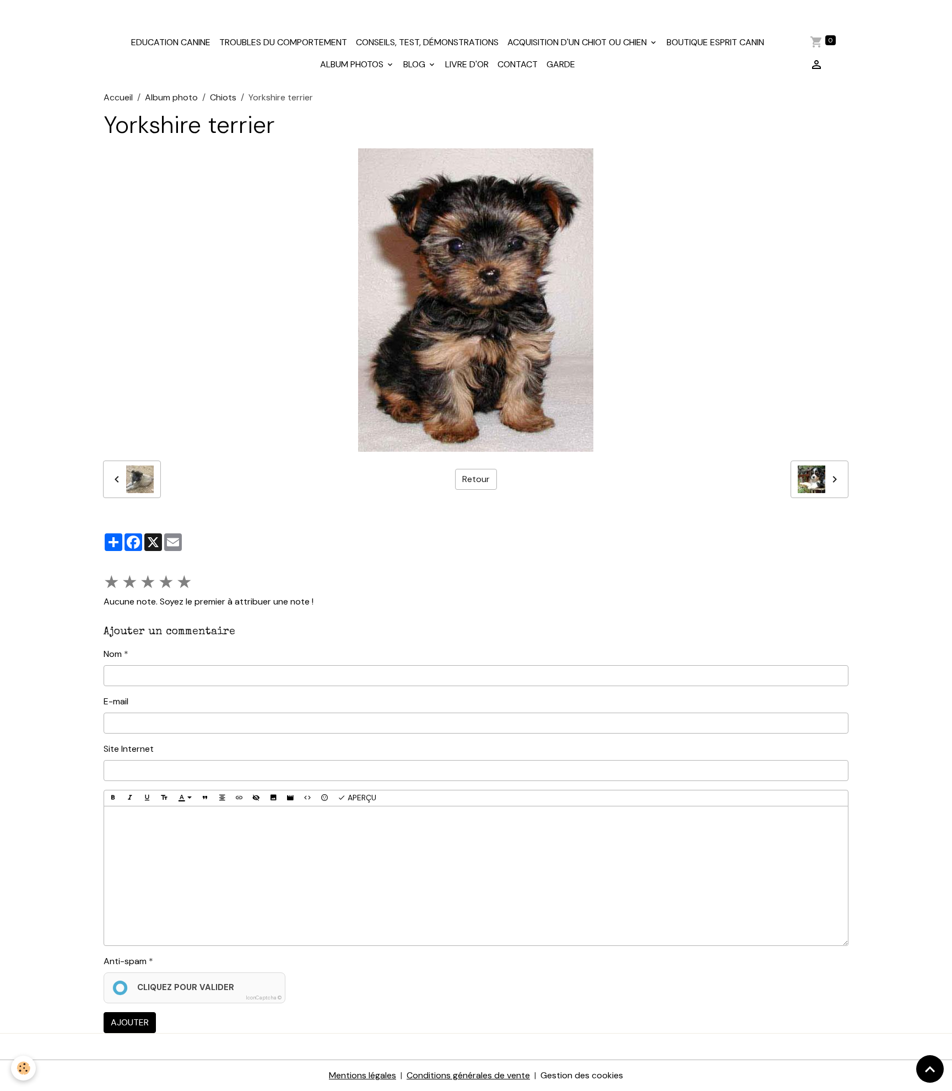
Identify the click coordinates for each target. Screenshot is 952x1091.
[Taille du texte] (164, 798)
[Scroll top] (930, 1069)
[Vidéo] (290, 798)
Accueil (118, 97)
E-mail (116, 701)
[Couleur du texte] (185, 798)
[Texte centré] (222, 798)
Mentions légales (362, 1075)
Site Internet (129, 749)
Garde (561, 64)
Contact (517, 64)
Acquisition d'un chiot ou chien (578, 42)
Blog (415, 64)
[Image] (273, 798)
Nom (113, 654)
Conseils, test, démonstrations (427, 42)
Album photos (353, 64)
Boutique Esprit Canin (715, 42)
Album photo (171, 97)
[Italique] (130, 798)
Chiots (223, 97)
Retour (476, 479)
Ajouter (130, 1022)
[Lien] (239, 798)
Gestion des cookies (581, 1075)
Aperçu (360, 798)
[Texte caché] (256, 798)
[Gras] (113, 798)
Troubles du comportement (283, 42)
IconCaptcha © (264, 997)
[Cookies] (23, 1068)
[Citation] (205, 798)
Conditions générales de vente (468, 1075)
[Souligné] (147, 798)
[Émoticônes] (324, 798)
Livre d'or (467, 64)
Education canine (170, 42)
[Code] (307, 798)
